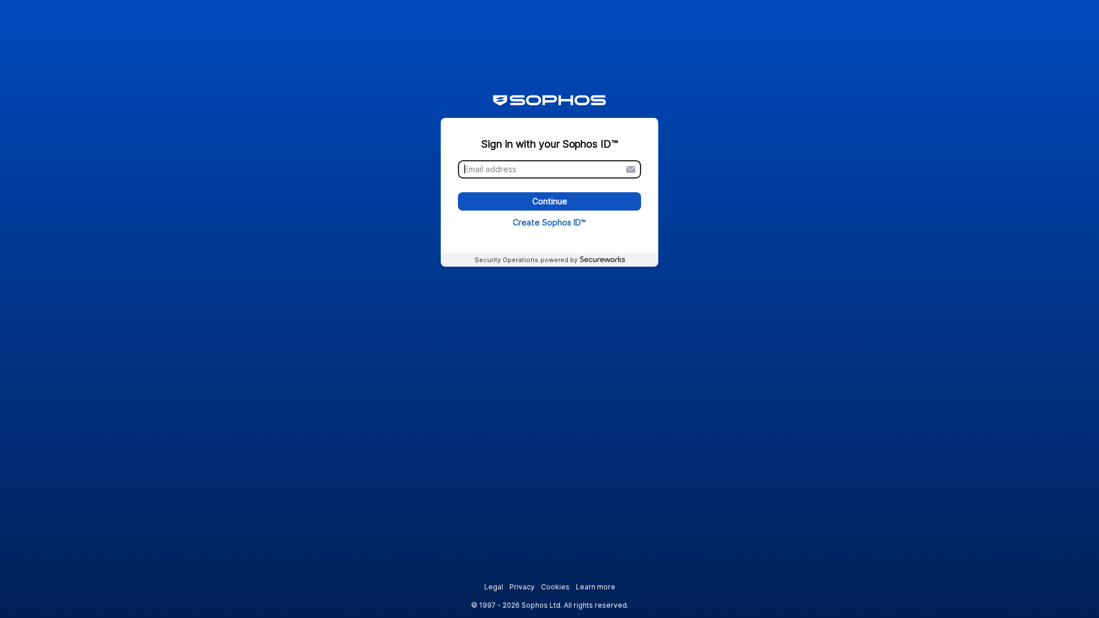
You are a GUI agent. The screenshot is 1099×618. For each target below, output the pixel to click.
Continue (549, 202)
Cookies (555, 587)
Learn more (595, 587)
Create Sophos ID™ (549, 222)
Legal (493, 587)
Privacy (522, 587)
